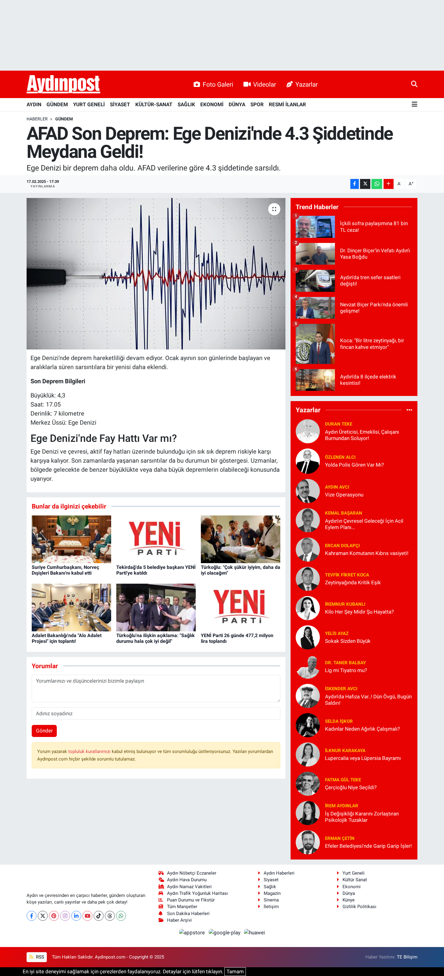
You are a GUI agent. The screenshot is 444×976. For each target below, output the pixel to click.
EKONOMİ (212, 104)
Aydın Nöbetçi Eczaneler (191, 873)
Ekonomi (352, 886)
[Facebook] (32, 916)
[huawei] (254, 932)
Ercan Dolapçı (342, 545)
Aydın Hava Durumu (187, 879)
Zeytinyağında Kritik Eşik (353, 582)
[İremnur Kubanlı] (308, 607)
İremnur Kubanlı (345, 604)
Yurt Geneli (354, 873)
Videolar (264, 84)
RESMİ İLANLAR (287, 104)
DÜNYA (237, 104)
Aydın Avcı (337, 487)
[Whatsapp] (121, 916)
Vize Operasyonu (344, 495)
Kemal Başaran (343, 513)
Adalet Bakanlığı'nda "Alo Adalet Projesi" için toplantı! (66, 638)
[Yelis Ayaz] (308, 637)
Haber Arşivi (179, 920)
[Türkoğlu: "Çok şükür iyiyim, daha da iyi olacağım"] (240, 539)
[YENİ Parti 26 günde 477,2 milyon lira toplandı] (240, 607)
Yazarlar (306, 84)
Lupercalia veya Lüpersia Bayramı (363, 758)
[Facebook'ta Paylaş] (354, 184)
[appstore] (193, 932)
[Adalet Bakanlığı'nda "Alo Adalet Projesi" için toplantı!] (71, 607)
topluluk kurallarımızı (90, 751)
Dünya (349, 893)
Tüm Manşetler (182, 906)
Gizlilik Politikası (359, 906)
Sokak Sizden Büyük (348, 641)
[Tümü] (409, 410)
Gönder (44, 731)
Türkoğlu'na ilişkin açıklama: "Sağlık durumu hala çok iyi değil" (155, 638)
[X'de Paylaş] (365, 184)
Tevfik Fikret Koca (347, 575)
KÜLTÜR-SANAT (153, 104)
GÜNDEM (57, 104)
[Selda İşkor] (308, 725)
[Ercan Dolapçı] (308, 549)
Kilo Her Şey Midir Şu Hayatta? (359, 612)
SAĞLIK (186, 104)
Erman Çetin (340, 838)
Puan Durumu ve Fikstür (191, 900)
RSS (39, 957)
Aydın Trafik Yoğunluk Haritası (197, 893)
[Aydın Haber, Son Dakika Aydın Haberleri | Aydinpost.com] (63, 84)
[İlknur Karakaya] (308, 754)
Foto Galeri (218, 84)
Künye (349, 900)
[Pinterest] (54, 916)
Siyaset (271, 879)
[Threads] (110, 916)
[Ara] (414, 84)
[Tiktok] (99, 916)
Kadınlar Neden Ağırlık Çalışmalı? (362, 729)
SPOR (257, 104)
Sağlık (270, 886)
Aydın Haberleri (279, 873)
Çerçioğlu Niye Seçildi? (351, 787)
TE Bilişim (407, 957)
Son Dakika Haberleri (188, 913)
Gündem (64, 118)
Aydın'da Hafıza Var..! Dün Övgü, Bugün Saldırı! (368, 700)
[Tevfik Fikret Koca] (308, 578)
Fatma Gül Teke (343, 780)
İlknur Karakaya (345, 750)
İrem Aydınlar (341, 806)
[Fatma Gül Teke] (308, 783)
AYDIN (34, 104)
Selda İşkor (339, 721)
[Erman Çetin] (308, 842)
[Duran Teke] (308, 431)
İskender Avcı (341, 688)
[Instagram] (65, 916)
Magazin (272, 893)
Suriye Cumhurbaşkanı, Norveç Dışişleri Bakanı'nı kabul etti (65, 570)
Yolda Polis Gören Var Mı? (354, 465)
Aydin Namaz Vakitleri (189, 886)
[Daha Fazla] (389, 184)
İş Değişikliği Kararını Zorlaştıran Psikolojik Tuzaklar (362, 817)
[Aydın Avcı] (308, 490)
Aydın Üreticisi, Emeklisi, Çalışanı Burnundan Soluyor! (362, 435)
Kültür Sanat (355, 879)
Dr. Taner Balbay (345, 662)
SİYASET (120, 104)
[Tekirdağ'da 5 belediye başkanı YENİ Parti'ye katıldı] (156, 539)
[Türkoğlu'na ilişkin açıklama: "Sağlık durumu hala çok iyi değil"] (156, 607)
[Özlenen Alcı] (308, 461)
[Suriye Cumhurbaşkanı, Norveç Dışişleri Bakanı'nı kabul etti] (71, 539)
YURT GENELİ (89, 104)
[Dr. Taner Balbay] (308, 666)
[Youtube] (87, 916)
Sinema (271, 900)
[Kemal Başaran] (308, 520)
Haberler (37, 118)
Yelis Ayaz (337, 633)
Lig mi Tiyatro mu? (346, 670)
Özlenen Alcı (340, 457)
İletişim (271, 906)
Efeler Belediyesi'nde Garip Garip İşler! (368, 846)
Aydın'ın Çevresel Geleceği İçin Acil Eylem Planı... (364, 524)
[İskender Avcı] (308, 695)
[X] (43, 916)
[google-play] (225, 932)
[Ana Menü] (414, 104)
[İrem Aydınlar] (308, 812)
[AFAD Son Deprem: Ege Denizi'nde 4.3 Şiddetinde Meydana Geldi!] (156, 273)
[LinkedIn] (76, 916)
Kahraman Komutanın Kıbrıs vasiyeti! (366, 553)
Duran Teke (338, 424)
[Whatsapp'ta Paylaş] (377, 184)
